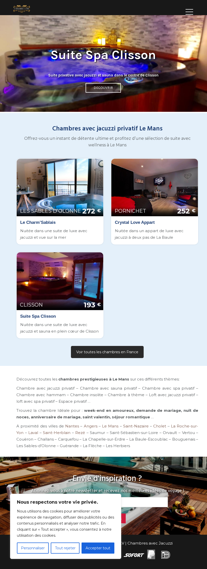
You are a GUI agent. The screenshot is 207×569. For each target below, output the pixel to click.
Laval (33, 432)
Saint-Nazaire (136, 426)
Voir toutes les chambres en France (107, 352)
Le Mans (110, 426)
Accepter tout (98, 548)
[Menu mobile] (189, 10)
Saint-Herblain (56, 432)
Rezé (80, 432)
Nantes (72, 426)
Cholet (159, 426)
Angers (90, 426)
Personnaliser (33, 548)
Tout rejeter (65, 548)
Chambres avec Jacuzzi (150, 543)
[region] (65, 526)
